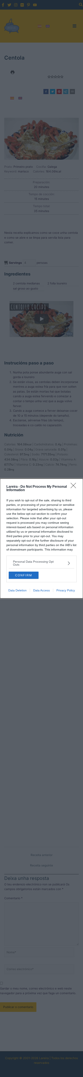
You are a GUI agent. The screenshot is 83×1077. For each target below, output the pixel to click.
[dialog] (41, 538)
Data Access (41, 590)
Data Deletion (17, 590)
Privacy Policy (65, 590)
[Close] (75, 487)
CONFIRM (23, 575)
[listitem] (41, 563)
